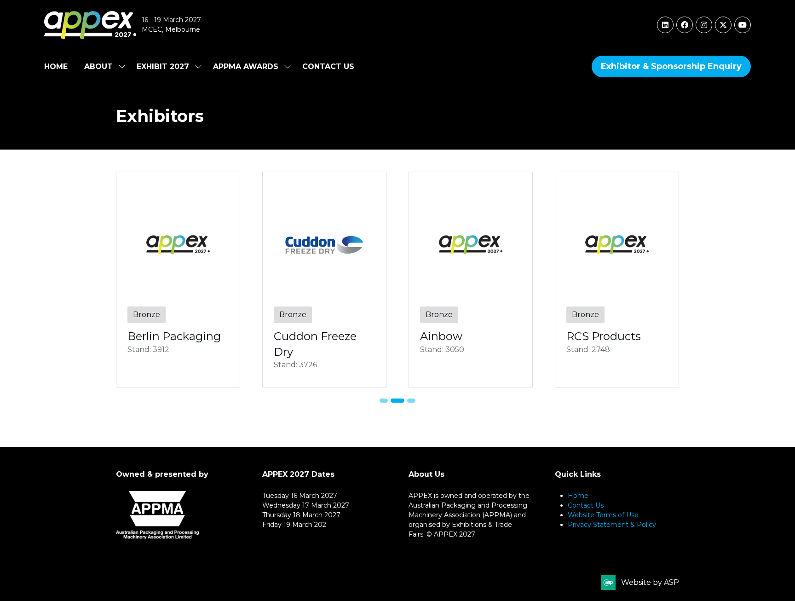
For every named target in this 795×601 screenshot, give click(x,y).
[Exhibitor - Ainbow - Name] (470, 279)
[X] (723, 25)
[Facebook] (684, 25)
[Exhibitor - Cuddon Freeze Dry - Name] (324, 279)
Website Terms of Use (603, 515)
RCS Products (603, 336)
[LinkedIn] (665, 25)
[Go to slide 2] (397, 401)
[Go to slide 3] (411, 401)
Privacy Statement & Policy (612, 524)
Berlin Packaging (174, 336)
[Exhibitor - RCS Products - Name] (617, 279)
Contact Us (328, 66)
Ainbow (441, 336)
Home (56, 66)
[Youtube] (742, 25)
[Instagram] (704, 25)
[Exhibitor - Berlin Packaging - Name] (178, 279)
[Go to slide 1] (384, 401)
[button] (671, 66)
